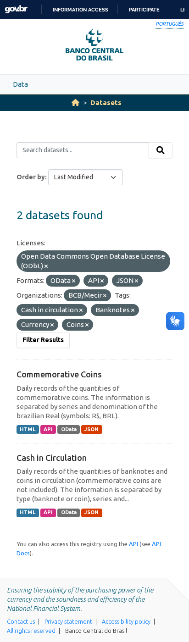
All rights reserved (31, 630)
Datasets (106, 102)
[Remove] (46, 266)
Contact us (21, 621)
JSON (91, 429)
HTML (27, 429)
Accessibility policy (126, 621)
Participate (144, 9)
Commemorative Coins (59, 374)
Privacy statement (68, 621)
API (48, 429)
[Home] (75, 102)
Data (20, 84)
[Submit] (160, 150)
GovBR (16, 9)
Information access (80, 9)
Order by (31, 177)
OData (69, 429)
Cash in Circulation (52, 457)
